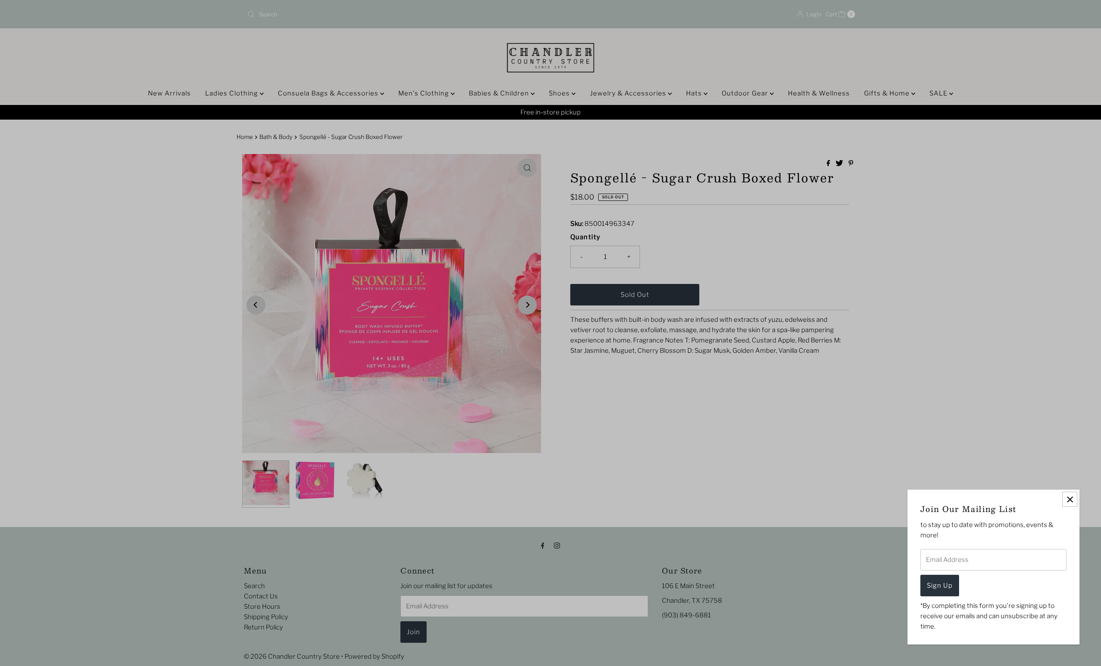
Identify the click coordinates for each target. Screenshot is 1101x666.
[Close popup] (1069, 499)
